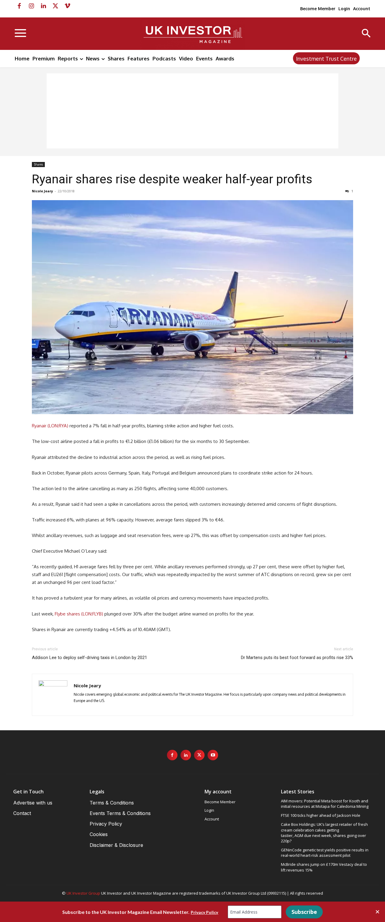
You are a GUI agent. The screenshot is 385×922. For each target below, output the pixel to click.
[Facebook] (19, 6)
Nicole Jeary (42, 191)
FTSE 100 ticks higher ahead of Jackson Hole (320, 815)
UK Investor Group (83, 893)
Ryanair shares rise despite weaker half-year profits (172, 179)
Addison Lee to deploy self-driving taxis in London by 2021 (89, 657)
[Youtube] (213, 755)
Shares (38, 164)
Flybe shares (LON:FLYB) (79, 614)
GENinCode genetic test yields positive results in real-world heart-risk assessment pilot (324, 852)
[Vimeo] (67, 6)
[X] (55, 6)
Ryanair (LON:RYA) (50, 426)
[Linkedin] (43, 6)
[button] (366, 33)
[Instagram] (31, 6)
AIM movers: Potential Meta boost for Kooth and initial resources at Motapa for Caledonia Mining (324, 803)
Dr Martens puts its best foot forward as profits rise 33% (297, 657)
